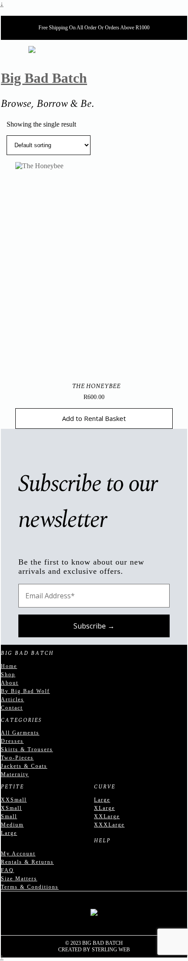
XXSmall (14, 800)
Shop (8, 674)
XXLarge (107, 816)
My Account (18, 854)
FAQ (7, 870)
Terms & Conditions (30, 887)
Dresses (12, 741)
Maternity (15, 774)
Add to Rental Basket (94, 418)
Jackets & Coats (24, 766)
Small (9, 816)
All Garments (20, 733)
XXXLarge (109, 825)
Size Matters (19, 879)
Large (9, 833)
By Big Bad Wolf (25, 691)
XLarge (104, 808)
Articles (12, 699)
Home (9, 666)
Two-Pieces (17, 758)
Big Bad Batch (44, 78)
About (9, 683)
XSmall (11, 808)
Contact (12, 708)
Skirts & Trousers (27, 749)
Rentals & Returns (27, 862)
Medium (12, 825)
